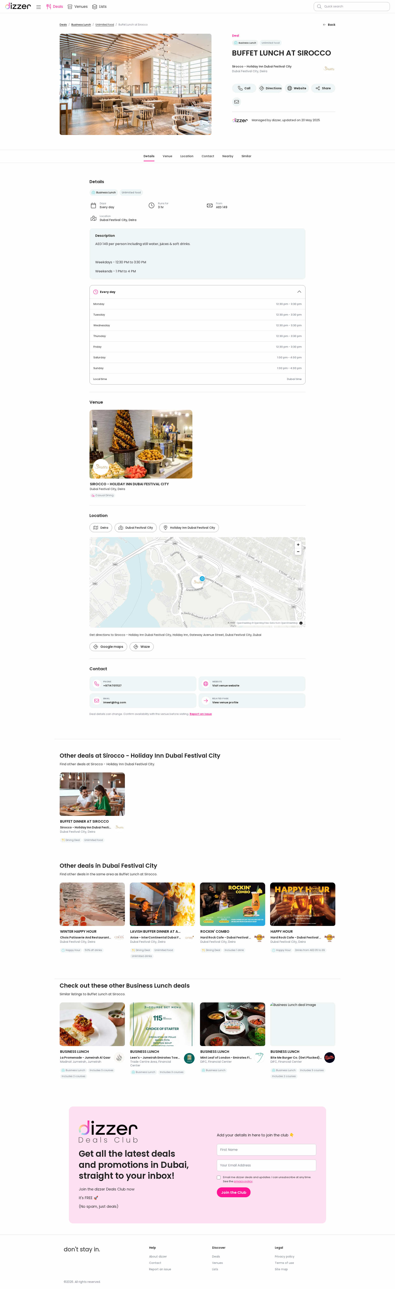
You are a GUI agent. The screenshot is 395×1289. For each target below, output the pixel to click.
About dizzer (158, 1256)
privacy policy (243, 1181)
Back (331, 25)
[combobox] (355, 6)
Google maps (111, 646)
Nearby (227, 156)
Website (300, 88)
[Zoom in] (298, 544)
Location (186, 156)
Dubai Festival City (139, 528)
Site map (281, 1269)
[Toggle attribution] (301, 623)
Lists (215, 1269)
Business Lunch (81, 24)
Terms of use (284, 1263)
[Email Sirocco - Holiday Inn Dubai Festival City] (236, 101)
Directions (274, 88)
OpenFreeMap (244, 623)
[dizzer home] (18, 6)
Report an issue (201, 714)
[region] (197, 582)
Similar (246, 156)
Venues (217, 1263)
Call (247, 88)
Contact (208, 156)
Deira (104, 528)
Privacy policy (284, 1256)
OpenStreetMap (289, 623)
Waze (145, 646)
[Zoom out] (298, 551)
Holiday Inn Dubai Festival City (192, 528)
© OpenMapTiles (260, 623)
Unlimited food (104, 24)
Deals (63, 24)
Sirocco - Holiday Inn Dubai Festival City (262, 67)
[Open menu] (38, 6)
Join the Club (233, 1192)
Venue (167, 156)
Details (149, 156)
